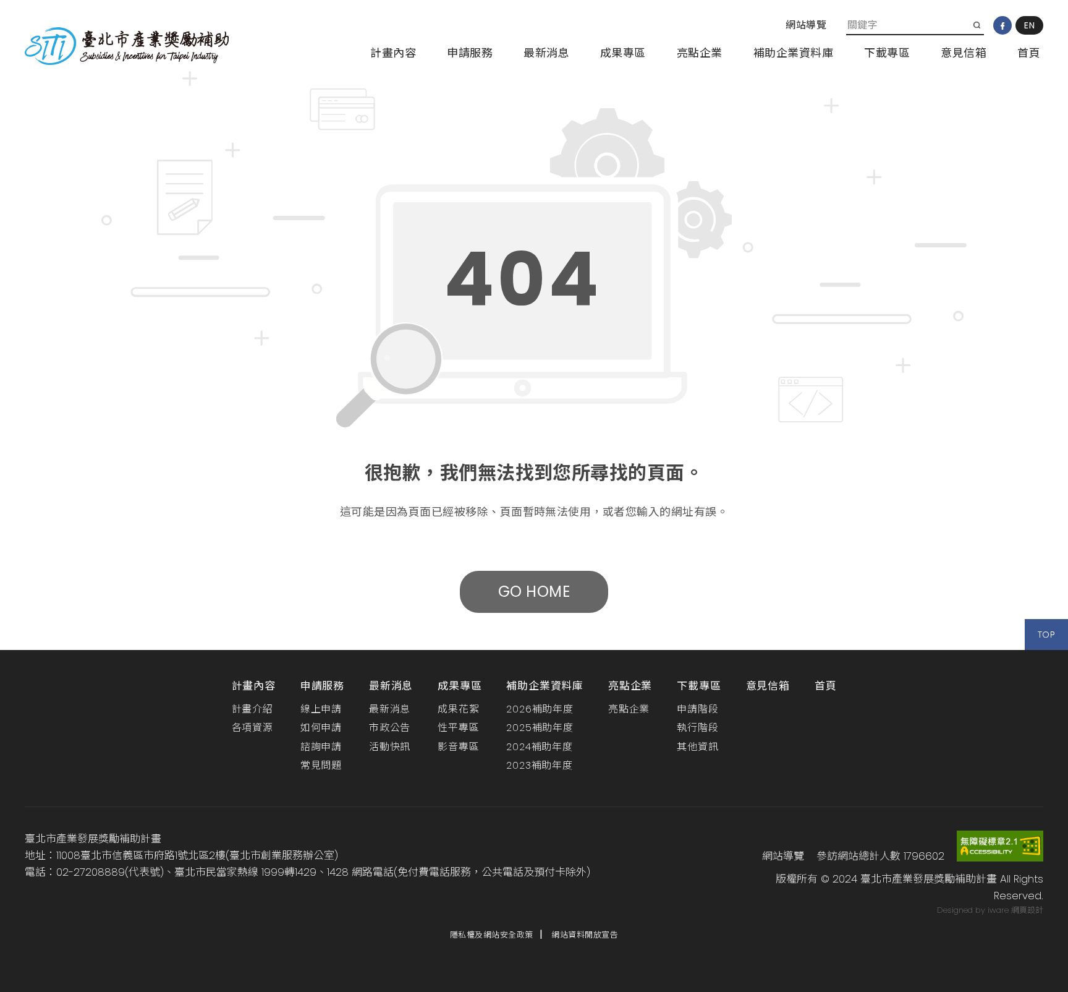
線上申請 (321, 709)
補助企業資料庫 (793, 53)
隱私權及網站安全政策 (491, 935)
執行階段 (697, 727)
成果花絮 (458, 709)
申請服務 (470, 53)
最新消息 (546, 53)
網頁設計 (1027, 910)
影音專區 (458, 747)
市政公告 (389, 727)
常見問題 (321, 765)
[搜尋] (977, 24)
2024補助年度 (539, 747)
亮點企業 (700, 53)
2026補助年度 (539, 709)
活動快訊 (389, 747)
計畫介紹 (252, 709)
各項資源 (252, 727)
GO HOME (534, 591)
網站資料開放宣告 (584, 935)
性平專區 (458, 727)
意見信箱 (963, 53)
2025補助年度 (539, 727)
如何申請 (321, 727)
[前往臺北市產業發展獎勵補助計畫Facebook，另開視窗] (1002, 25)
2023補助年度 (539, 765)
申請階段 (697, 709)
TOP (1046, 634)
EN (1029, 25)
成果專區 (623, 53)
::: (776, 25)
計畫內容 (393, 53)
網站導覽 (806, 25)
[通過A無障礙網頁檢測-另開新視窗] (1000, 845)
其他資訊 (697, 747)
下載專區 (887, 53)
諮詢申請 (321, 747)
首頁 (1028, 53)
